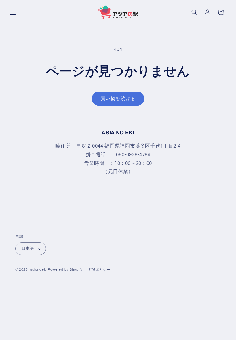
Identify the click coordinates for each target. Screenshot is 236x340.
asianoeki (38, 269)
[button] (12, 12)
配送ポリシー (100, 269)
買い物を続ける (118, 98)
